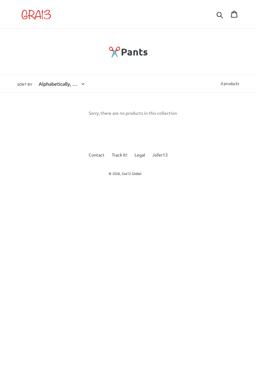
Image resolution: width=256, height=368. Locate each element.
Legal (140, 154)
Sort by (24, 84)
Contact (97, 154)
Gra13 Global (131, 173)
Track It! (119, 154)
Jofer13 (160, 154)
